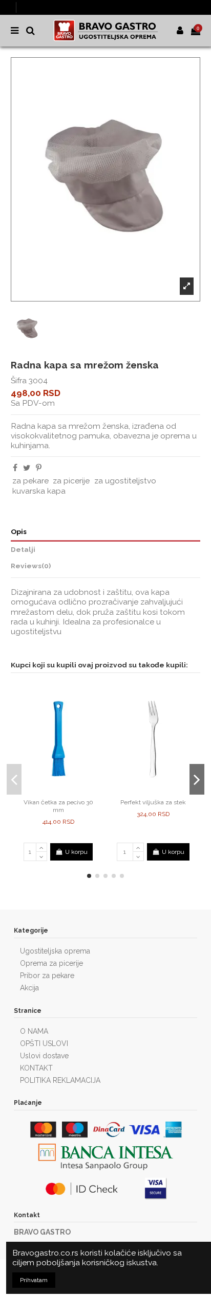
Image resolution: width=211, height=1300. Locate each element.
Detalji (23, 549)
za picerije (71, 480)
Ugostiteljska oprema (55, 951)
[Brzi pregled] (64, 791)
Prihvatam (34, 1280)
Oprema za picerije (51, 963)
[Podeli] (15, 468)
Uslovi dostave (44, 1056)
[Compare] (52, 791)
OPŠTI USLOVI (44, 1043)
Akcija (29, 988)
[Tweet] (26, 468)
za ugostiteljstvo (125, 480)
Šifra (19, 380)
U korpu (76, 851)
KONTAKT (36, 1068)
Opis (19, 531)
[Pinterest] (38, 468)
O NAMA (34, 1031)
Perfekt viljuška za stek (153, 802)
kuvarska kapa (39, 491)
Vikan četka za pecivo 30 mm (58, 806)
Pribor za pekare (47, 975)
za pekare (30, 480)
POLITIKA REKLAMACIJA (60, 1080)
